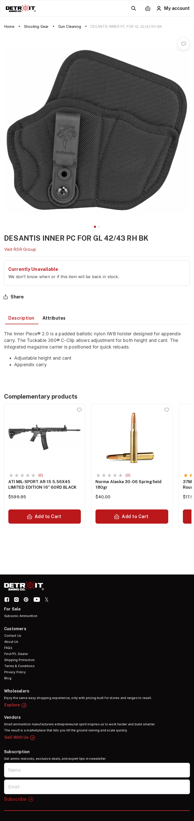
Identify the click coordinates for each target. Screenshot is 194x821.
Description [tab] (21, 318)
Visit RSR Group (20, 249)
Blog (7, 678)
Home (9, 26)
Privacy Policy (15, 672)
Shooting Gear (36, 26)
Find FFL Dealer (16, 654)
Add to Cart (48, 516)
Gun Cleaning (69, 26)
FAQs (8, 648)
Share (17, 296)
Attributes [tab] (54, 318)
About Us (11, 642)
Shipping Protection (19, 660)
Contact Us (12, 636)
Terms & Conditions (19, 666)
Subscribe (15, 799)
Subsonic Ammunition (20, 616)
